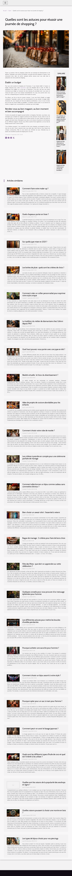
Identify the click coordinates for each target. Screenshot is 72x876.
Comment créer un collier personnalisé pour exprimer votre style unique (43, 294)
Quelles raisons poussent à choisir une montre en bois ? (44, 811)
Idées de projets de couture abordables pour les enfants (41, 403)
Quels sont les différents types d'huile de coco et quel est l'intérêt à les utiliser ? (43, 755)
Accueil (5, 10)
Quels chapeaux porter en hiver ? (35, 214)
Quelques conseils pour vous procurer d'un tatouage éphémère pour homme (43, 593)
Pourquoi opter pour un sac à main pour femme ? (42, 701)
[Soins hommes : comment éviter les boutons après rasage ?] (61, 83)
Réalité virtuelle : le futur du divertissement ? (40, 375)
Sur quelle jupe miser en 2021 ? (34, 242)
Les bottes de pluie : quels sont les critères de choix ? (43, 267)
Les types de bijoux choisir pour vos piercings (40, 838)
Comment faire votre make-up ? (35, 188)
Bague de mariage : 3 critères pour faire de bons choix (43, 538)
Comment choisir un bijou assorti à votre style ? (41, 675)
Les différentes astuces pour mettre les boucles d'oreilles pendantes (41, 621)
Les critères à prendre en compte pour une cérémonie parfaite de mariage (43, 457)
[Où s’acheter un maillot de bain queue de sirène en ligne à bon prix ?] (61, 107)
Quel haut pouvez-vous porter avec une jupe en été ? (43, 349)
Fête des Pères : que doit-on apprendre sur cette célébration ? (41, 565)
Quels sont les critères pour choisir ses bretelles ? (61, 168)
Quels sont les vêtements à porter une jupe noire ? (61, 144)
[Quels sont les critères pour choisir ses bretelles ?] (61, 157)
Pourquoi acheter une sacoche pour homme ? (40, 648)
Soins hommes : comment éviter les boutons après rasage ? (61, 94)
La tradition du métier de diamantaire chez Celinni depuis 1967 (42, 322)
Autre (9, 10)
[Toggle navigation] (5, 2)
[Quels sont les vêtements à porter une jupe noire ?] (61, 133)
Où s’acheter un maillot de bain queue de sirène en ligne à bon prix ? (61, 119)
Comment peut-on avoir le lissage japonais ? (40, 728)
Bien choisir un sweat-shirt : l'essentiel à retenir (41, 512)
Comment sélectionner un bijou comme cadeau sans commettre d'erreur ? (43, 485)
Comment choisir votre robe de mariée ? (38, 430)
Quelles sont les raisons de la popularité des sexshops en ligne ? (43, 783)
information (23, 87)
